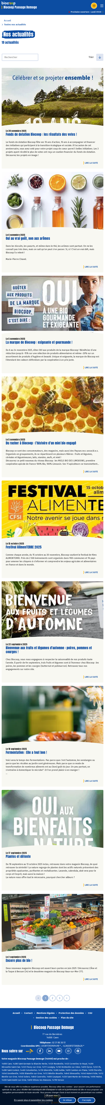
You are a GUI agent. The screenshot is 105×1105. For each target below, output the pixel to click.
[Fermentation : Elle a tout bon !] (52, 715)
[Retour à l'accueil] (8, 3)
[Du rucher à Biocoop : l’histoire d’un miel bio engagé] (52, 406)
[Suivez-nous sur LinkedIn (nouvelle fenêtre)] (49, 1051)
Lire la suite (92, 162)
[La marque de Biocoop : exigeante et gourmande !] (52, 305)
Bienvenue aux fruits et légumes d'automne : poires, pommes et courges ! (49, 650)
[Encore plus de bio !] (52, 923)
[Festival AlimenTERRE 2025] (52, 510)
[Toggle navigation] (101, 6)
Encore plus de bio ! (19, 961)
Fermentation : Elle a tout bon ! (26, 752)
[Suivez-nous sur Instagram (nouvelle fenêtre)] (68, 1051)
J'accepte (86, 1100)
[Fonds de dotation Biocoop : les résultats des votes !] (52, 97)
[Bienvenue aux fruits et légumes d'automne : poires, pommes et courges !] (52, 611)
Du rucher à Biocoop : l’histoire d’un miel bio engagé (41, 443)
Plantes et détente (18, 857)
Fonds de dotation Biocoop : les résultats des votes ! (41, 134)
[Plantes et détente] (52, 819)
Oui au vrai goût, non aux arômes (28, 238)
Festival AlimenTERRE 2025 (24, 547)
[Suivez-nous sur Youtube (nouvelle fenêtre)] (59, 1051)
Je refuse (67, 1100)
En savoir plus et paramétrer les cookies (33, 1100)
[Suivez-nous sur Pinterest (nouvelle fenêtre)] (77, 1051)
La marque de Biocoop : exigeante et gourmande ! (39, 342)
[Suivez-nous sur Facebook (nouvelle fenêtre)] (40, 1051)
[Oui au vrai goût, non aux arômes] (52, 201)
